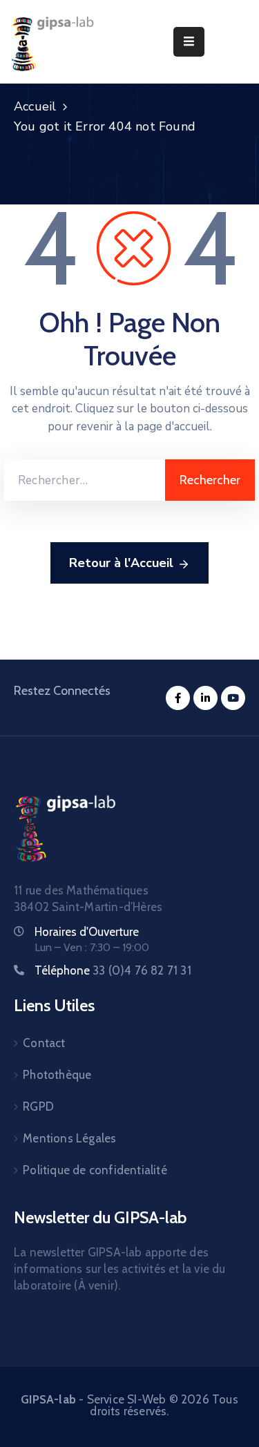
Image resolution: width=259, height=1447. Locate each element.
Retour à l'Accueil (121, 563)
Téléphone (113, 970)
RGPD (38, 1106)
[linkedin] (205, 698)
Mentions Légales (69, 1138)
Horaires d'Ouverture (87, 932)
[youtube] (233, 698)
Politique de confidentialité (95, 1170)
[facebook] (178, 698)
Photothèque (57, 1075)
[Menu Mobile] (188, 42)
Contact (44, 1043)
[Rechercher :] (84, 480)
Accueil (35, 106)
